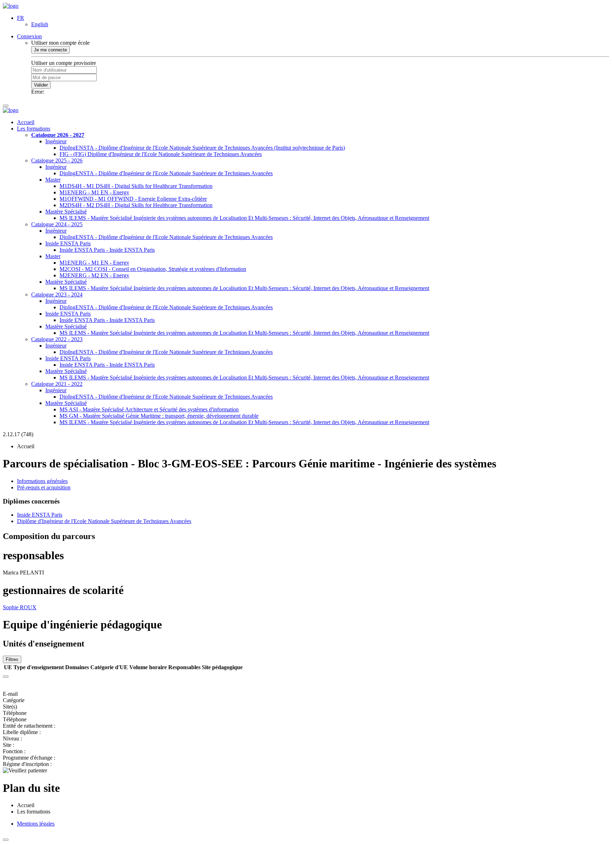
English (39, 24)
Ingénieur (56, 141)
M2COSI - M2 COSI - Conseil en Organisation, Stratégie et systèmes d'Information (153, 269)
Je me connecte (50, 49)
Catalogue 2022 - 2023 (57, 339)
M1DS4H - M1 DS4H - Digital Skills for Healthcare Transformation (136, 186)
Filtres (12, 659)
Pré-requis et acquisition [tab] (43, 487)
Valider (41, 85)
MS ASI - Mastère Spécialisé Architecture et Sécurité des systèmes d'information (149, 409)
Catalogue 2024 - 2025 (57, 224)
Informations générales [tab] (42, 481)
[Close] (5, 677)
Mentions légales (36, 824)
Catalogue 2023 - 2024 (57, 294)
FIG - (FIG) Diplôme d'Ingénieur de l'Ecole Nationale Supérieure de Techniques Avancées (161, 154)
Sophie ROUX (19, 607)
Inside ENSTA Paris (68, 243)
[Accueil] (10, 6)
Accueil (25, 122)
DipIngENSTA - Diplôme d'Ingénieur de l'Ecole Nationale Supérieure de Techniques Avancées (166, 173)
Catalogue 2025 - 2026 (57, 160)
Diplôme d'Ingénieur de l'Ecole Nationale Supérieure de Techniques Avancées (104, 521)
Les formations (33, 129)
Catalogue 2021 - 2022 (57, 384)
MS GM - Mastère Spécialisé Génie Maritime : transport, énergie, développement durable (159, 416)
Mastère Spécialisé (66, 212)
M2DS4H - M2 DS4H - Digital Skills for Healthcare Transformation (136, 205)
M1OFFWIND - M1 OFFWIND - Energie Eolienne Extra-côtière (133, 199)
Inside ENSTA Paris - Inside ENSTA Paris (107, 250)
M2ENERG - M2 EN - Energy (94, 275)
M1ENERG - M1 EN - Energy (94, 192)
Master (53, 180)
